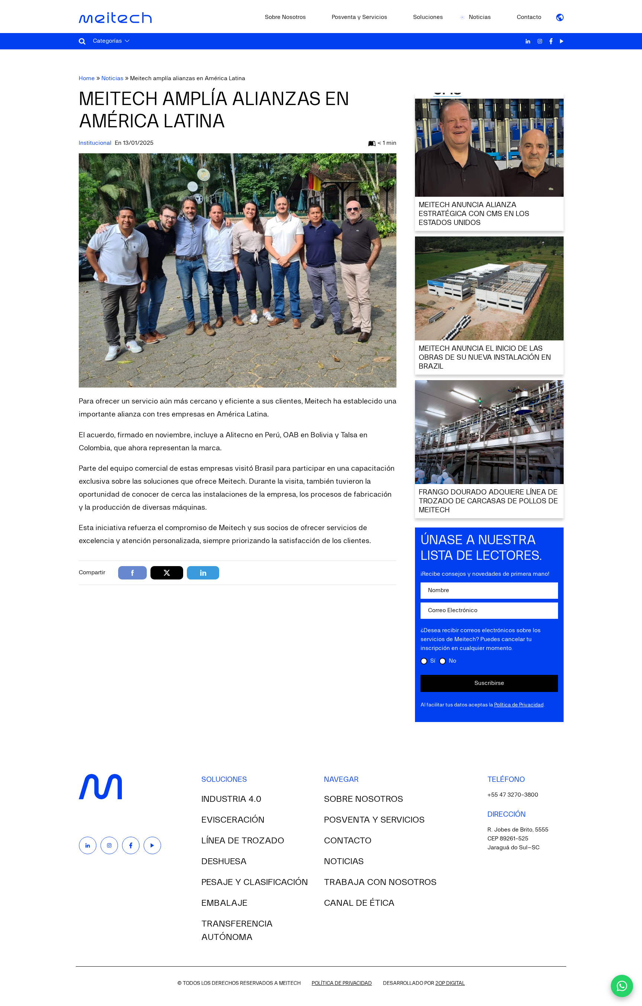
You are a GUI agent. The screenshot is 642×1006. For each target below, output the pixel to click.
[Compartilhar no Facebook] (132, 572)
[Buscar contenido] (82, 41)
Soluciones (428, 17)
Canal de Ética (359, 903)
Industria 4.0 (231, 799)
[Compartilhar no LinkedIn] (203, 572)
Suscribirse (489, 683)
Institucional (95, 143)
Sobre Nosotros (285, 17)
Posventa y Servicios (359, 17)
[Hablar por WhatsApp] (622, 986)
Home (87, 79)
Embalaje (224, 903)
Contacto (529, 17)
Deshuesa (224, 861)
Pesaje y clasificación (254, 882)
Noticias (480, 17)
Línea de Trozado (242, 840)
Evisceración (233, 820)
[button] (560, 17)
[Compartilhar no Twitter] (166, 572)
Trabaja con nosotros (380, 882)
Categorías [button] (107, 41)
